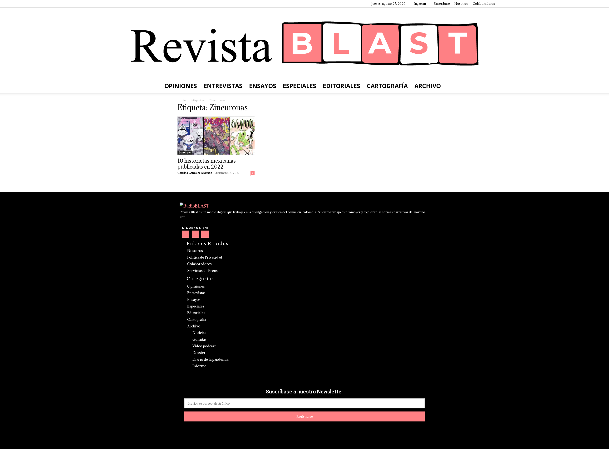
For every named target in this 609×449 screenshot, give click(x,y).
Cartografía (387, 86)
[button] (489, 86)
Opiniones (180, 86)
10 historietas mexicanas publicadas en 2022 (206, 163)
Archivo (427, 86)
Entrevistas (223, 86)
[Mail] (133, 3)
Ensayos (262, 86)
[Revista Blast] (304, 43)
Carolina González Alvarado (194, 173)
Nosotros (461, 3)
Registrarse (304, 416)
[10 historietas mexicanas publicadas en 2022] (216, 136)
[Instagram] (125, 3)
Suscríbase (442, 3)
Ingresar (420, 3)
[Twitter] (141, 3)
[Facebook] (117, 3)
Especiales (299, 86)
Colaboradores (484, 3)
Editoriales (341, 86)
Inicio (181, 100)
